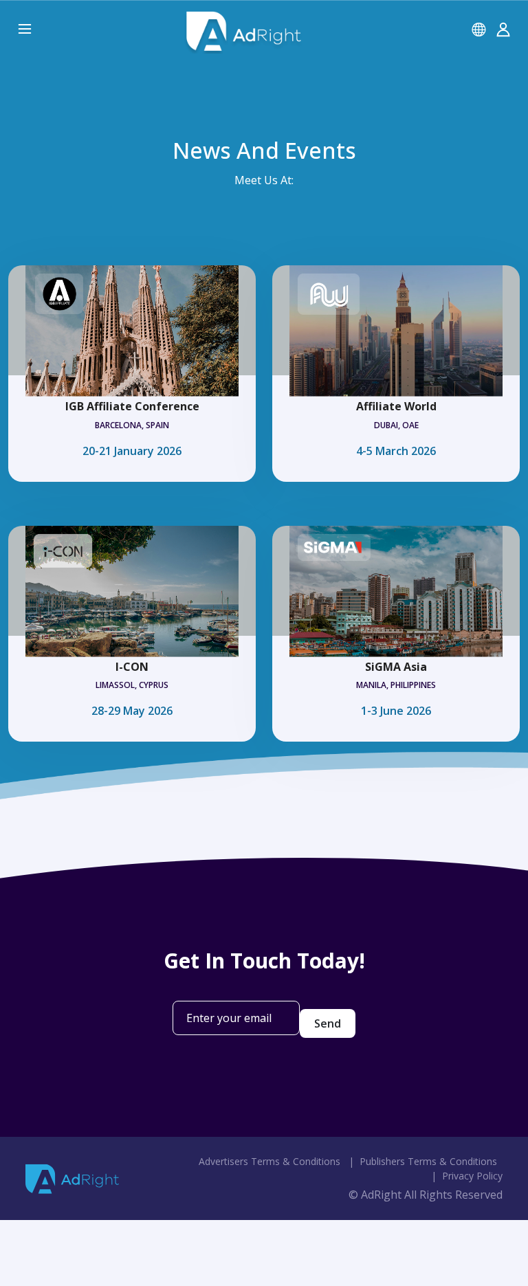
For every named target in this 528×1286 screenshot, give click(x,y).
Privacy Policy (472, 1175)
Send (327, 1023)
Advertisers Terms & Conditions (269, 1161)
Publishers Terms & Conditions (428, 1161)
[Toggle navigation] (22, 29)
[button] (478, 29)
